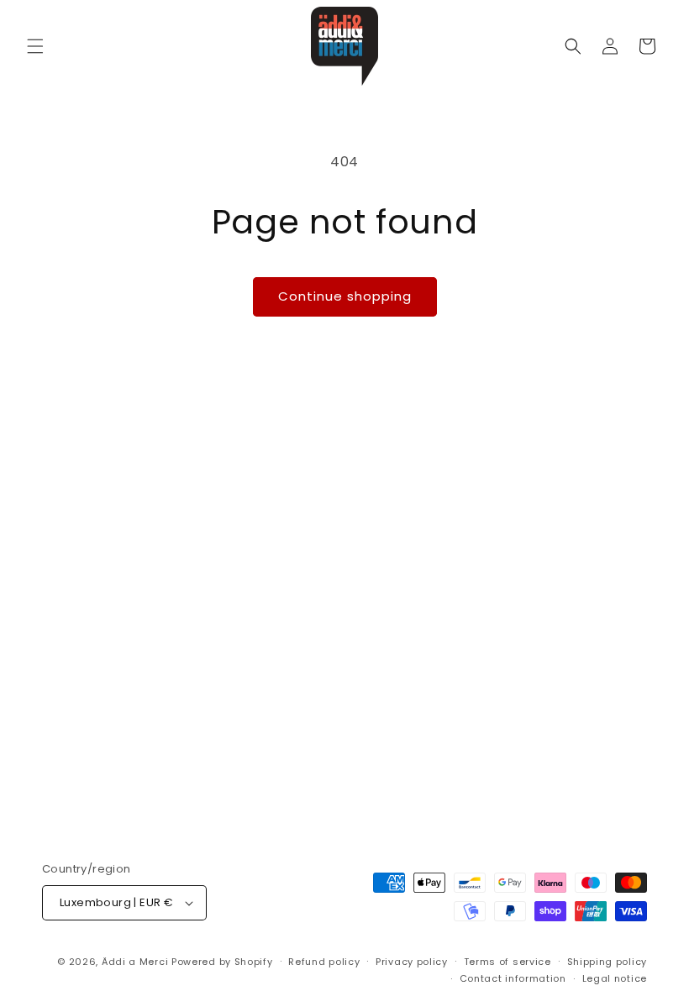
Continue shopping (345, 296)
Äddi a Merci (135, 961)
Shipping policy (607, 961)
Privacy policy (412, 961)
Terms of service (507, 961)
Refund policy (324, 961)
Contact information (513, 978)
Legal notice (614, 978)
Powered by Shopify (222, 961)
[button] (35, 46)
